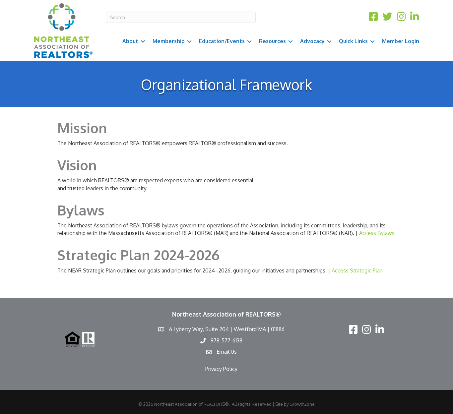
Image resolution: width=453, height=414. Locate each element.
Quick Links (353, 41)
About (130, 41)
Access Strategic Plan (357, 270)
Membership (169, 41)
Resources (272, 41)
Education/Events (222, 41)
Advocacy (312, 41)
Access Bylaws (377, 233)
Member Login (400, 41)
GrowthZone (302, 404)
